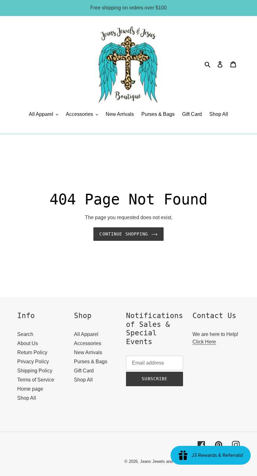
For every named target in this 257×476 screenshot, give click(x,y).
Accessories (87, 343)
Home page (30, 389)
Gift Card (84, 370)
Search (25, 334)
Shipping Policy (34, 370)
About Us (27, 343)
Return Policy (32, 352)
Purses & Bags (90, 361)
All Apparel (86, 334)
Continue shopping (123, 233)
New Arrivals (88, 352)
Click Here (204, 341)
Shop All (26, 398)
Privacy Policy (33, 361)
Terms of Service (35, 379)
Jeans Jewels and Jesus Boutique (171, 461)
